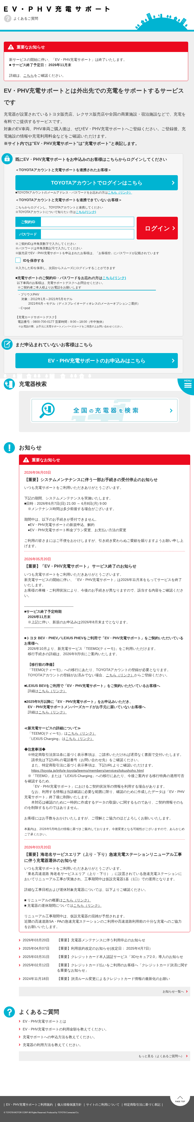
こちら (28, 75)
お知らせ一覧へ (173, 991)
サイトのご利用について (102, 1104)
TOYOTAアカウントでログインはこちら (96, 182)
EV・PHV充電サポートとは (44, 1021)
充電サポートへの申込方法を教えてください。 (60, 1037)
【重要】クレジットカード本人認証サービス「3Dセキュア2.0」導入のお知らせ (120, 957)
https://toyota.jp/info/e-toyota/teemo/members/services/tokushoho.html (87, 770)
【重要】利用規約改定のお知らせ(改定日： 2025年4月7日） (105, 948)
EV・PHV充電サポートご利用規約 (29, 1104)
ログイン (157, 228)
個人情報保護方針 (69, 1104)
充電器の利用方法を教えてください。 (53, 1045)
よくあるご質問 (25, 18)
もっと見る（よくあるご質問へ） (161, 1056)
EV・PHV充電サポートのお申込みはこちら (97, 360)
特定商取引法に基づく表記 (142, 1104)
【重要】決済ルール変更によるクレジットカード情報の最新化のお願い (113, 979)
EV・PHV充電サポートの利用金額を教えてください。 (66, 1029)
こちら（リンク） (120, 192)
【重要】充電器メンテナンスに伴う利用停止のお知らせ (101, 940)
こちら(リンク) (86, 212)
